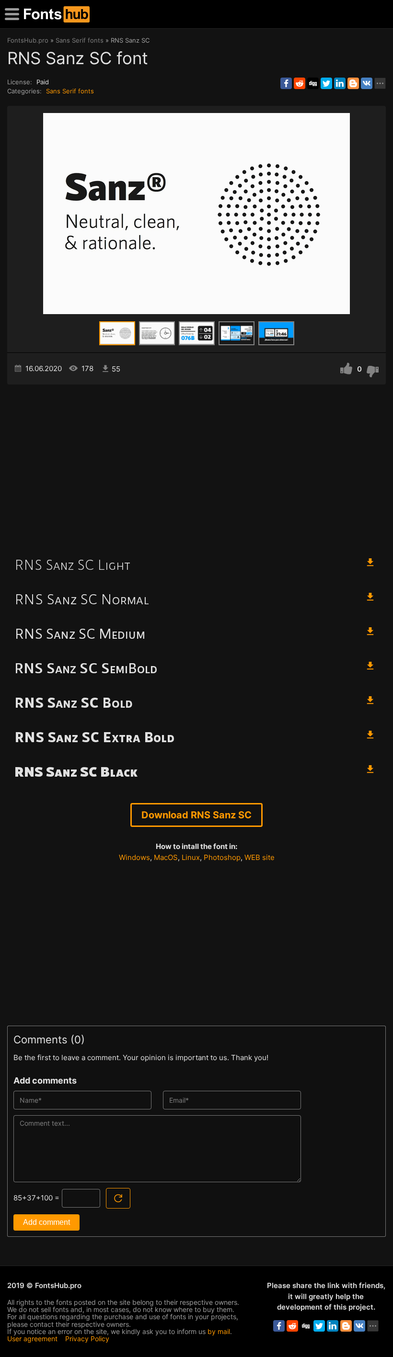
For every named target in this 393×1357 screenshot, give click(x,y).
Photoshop (222, 857)
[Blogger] (353, 83)
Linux (191, 857)
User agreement (32, 1338)
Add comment (46, 1222)
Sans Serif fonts (70, 91)
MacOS (166, 857)
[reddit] (299, 83)
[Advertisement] (196, 466)
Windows (134, 857)
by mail (219, 1331)
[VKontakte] (366, 83)
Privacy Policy (87, 1338)
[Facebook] (286, 83)
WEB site (259, 857)
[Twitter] (326, 83)
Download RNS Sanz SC (196, 815)
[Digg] (313, 83)
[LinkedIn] (340, 83)
